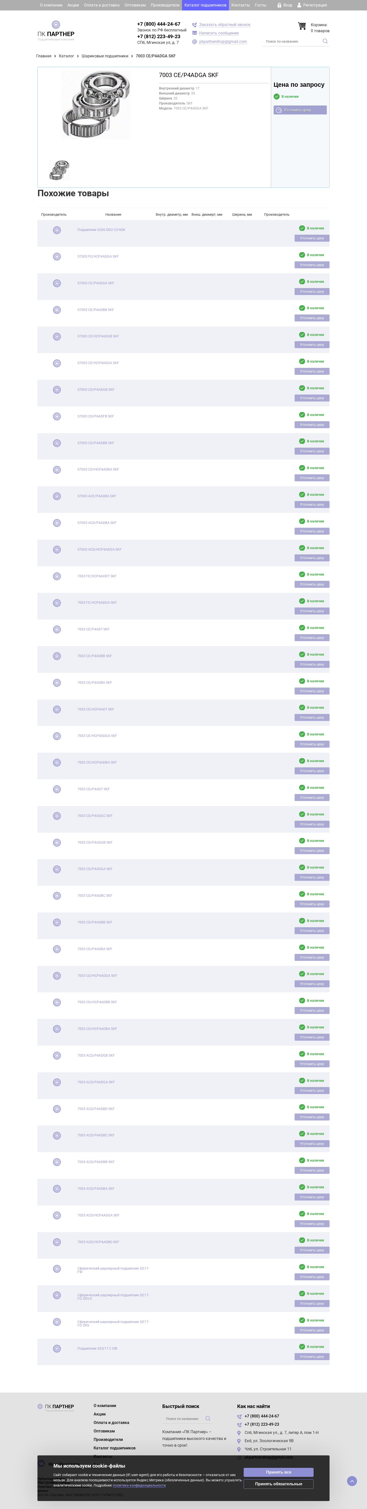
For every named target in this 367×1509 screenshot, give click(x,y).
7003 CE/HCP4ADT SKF (95, 709)
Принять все (278, 1472)
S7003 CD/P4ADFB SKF (95, 416)
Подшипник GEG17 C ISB (97, 1348)
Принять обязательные (278, 1484)
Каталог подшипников (205, 5)
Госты (260, 5)
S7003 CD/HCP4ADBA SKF (98, 469)
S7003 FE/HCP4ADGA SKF (98, 256)
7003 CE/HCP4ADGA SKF (97, 735)
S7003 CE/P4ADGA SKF (95, 283)
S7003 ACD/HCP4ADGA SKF (99, 549)
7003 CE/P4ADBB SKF (94, 656)
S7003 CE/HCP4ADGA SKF (98, 363)
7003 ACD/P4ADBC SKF (96, 1135)
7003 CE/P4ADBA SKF (94, 682)
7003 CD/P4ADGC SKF (95, 815)
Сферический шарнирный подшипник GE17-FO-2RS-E (113, 1296)
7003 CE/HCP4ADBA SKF (97, 762)
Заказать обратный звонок (225, 24)
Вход (287, 5)
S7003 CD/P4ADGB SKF (96, 389)
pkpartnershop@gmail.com (223, 41)
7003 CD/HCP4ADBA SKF (97, 1028)
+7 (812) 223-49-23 (158, 36)
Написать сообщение (219, 33)
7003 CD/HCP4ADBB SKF (97, 1002)
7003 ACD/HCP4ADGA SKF (98, 1215)
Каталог (66, 56)
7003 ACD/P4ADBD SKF (96, 1108)
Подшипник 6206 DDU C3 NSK (101, 229)
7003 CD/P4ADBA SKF (94, 949)
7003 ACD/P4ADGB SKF (96, 1055)
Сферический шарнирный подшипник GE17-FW (113, 1270)
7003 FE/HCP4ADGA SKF (97, 602)
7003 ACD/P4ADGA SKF (96, 1082)
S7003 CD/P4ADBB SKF (95, 443)
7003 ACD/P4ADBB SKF (96, 1162)
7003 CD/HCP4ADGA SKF (97, 975)
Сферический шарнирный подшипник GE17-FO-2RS (113, 1323)
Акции (73, 5)
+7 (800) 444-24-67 (158, 24)
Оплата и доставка (102, 5)
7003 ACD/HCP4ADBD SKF (98, 1242)
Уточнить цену (297, 110)
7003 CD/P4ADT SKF (93, 789)
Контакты (240, 5)
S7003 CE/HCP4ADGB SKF (98, 336)
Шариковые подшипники (105, 56)
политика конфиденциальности (139, 1485)
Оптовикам (135, 5)
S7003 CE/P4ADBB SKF (95, 309)
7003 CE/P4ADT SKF (93, 629)
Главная (43, 56)
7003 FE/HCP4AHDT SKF (97, 576)
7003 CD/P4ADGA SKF (95, 869)
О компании (51, 5)
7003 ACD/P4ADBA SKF (96, 1188)
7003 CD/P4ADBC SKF (94, 895)
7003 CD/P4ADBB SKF (94, 922)
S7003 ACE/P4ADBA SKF (96, 496)
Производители (165, 5)
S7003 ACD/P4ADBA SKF (97, 522)
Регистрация (314, 5)
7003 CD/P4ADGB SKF (95, 842)
